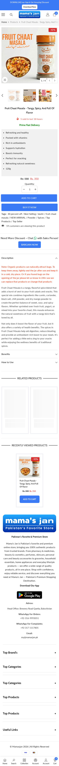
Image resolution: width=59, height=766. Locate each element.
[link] (15, 420)
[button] (49, 80)
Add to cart (29, 198)
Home (4, 22)
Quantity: (29, 183)
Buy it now (29, 207)
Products (14, 22)
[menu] (3, 14)
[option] (29, 55)
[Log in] (47, 14)
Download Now (29, 7)
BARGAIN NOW (29, 244)
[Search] (11, 14)
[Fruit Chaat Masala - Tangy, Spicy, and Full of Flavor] (29, 467)
